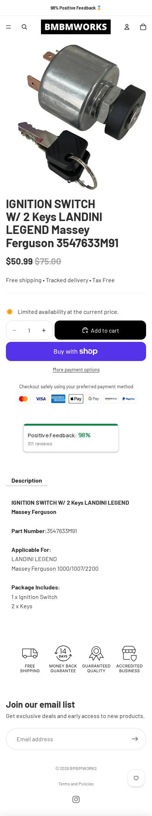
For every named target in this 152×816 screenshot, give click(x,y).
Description (26, 480)
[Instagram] (76, 799)
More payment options (76, 369)
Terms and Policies (76, 783)
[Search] (24, 27)
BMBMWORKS (83, 768)
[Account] (127, 27)
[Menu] (8, 26)
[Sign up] (135, 738)
